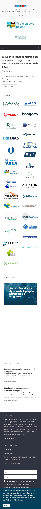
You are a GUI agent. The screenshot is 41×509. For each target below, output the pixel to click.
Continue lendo (10, 85)
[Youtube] (23, 6)
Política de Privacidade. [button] (14, 500)
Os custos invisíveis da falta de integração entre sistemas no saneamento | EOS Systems (18, 10)
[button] (20, 2)
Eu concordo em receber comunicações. (19, 481)
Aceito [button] (6, 505)
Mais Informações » (10, 381)
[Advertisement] (20, 336)
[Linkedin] (25, 6)
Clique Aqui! (7, 449)
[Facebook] (16, 6)
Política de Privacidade (21, 488)
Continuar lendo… (9, 439)
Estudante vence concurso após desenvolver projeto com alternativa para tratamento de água (20, 61)
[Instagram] (20, 6)
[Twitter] (18, 6)
